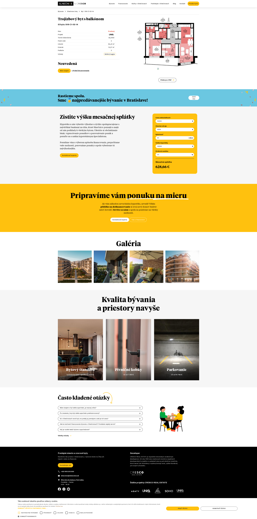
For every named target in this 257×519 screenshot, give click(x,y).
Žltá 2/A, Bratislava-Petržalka (72, 480)
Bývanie (112, 3)
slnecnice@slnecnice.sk (70, 476)
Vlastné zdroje (161, 126)
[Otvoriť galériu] (167, 42)
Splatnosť (159, 134)
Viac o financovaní (138, 220)
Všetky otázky (63, 435)
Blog (174, 3)
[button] (89, 508)
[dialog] (128, 508)
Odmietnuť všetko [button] (219, 508)
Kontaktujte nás (65, 465)
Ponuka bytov (193, 3)
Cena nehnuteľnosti (163, 118)
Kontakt (182, 3)
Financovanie (123, 3)
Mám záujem (64, 71)
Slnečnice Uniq (72, 11)
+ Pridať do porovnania (80, 70)
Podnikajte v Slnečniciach (160, 3)
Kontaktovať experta (69, 155)
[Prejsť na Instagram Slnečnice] (63, 489)
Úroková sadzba (162, 151)
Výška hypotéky (162, 143)
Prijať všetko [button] (182, 508)
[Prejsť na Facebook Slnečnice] (59, 489)
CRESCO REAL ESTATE (138, 457)
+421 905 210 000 (67, 471)
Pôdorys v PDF (166, 80)
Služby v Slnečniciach (139, 3)
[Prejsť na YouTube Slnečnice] (68, 489)
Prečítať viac (59, 506)
